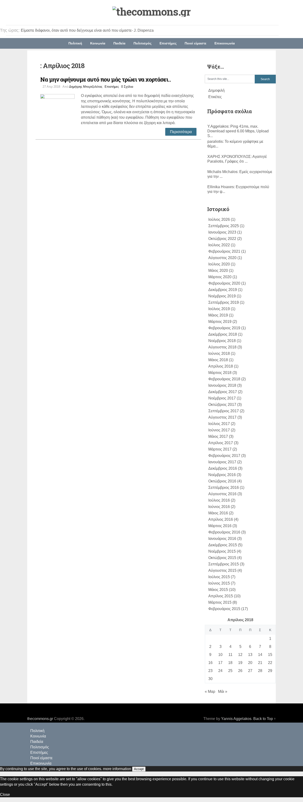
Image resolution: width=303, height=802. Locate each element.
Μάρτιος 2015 (220, 602)
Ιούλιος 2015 (219, 577)
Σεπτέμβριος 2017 (223, 411)
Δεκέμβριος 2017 (222, 392)
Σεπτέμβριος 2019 (223, 302)
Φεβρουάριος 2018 (224, 379)
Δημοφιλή (216, 90)
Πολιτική (75, 43)
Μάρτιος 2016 (220, 526)
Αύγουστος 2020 (222, 258)
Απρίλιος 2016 (220, 519)
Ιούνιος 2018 (219, 353)
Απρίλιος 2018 (220, 366)
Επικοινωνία (224, 43)
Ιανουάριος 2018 (222, 385)
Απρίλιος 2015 (220, 596)
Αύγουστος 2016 (222, 494)
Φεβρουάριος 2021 (224, 251)
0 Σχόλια (127, 86)
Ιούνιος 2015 (219, 583)
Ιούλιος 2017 (219, 424)
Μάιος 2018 (218, 360)
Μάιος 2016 (218, 513)
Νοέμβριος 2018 (222, 341)
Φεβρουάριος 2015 (224, 609)
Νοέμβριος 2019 (222, 296)
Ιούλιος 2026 (219, 219)
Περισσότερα (181, 132)
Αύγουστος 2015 (222, 570)
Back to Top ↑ (264, 719)
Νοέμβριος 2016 (222, 475)
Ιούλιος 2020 (219, 264)
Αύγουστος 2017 (222, 417)
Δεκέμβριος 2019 (222, 290)
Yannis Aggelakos (236, 719)
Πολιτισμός (143, 43)
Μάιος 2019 (218, 315)
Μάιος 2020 (218, 271)
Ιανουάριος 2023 (222, 232)
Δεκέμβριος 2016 (222, 468)
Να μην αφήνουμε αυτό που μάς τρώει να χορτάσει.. (105, 79)
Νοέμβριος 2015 (222, 551)
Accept (139, 769)
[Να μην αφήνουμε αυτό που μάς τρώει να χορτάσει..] (60, 110)
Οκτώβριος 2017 (222, 405)
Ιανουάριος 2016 (222, 539)
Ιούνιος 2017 (219, 430)
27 (250, 671)
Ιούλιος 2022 (219, 245)
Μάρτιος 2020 (220, 277)
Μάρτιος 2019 (220, 322)
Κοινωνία (97, 43)
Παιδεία (119, 43)
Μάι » (222, 691)
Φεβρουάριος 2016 (224, 532)
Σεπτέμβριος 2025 (223, 226)
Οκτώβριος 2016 (222, 481)
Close (5, 795)
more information (117, 769)
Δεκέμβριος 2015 (222, 545)
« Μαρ (210, 691)
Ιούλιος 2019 (219, 309)
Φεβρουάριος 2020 (224, 283)
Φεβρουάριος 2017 (224, 456)
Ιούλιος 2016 (219, 500)
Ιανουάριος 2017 (222, 462)
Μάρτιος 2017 (220, 449)
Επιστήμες (168, 43)
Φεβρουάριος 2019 (224, 328)
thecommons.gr (40, 719)
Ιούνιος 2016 (219, 507)
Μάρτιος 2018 (220, 373)
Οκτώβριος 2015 (222, 558)
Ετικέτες (215, 97)
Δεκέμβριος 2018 (222, 334)
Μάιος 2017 (218, 436)
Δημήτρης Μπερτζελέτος (85, 86)
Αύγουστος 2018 (222, 347)
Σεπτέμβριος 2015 (223, 564)
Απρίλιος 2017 (220, 443)
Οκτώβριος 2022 (222, 239)
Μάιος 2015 (218, 590)
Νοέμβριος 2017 (222, 398)
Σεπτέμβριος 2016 (223, 488)
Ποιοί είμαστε (195, 43)
